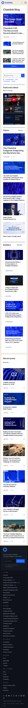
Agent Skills (6, 660)
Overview (5, 575)
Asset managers (7, 608)
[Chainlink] (7, 2)
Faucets (5, 663)
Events (4, 674)
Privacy (13, 81)
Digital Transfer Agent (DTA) (10, 587)
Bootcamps (6, 649)
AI (3, 79)
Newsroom (5, 676)
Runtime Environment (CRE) (11, 582)
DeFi (16, 79)
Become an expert (7, 644)
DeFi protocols (6, 633)
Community (6, 679)
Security (17, 703)
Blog (4, 671)
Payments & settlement (8, 628)
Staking (5, 688)
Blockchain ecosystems (9, 636)
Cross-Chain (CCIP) (8, 577)
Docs (4, 658)
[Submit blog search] (22, 75)
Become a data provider (9, 685)
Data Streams (6, 592)
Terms (4, 703)
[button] (25, 2)
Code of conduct (7, 652)
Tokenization (6, 81)
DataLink (6, 597)
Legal (4, 705)
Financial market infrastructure (10, 618)
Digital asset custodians (9, 613)
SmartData (5, 602)
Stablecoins (6, 626)
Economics (6, 690)
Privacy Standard (8, 580)
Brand (13, 703)
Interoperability (10, 79)
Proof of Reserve (7, 600)
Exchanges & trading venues (10, 616)
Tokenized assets (7, 623)
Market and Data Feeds (9, 595)
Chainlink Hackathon (8, 647)
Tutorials (5, 665)
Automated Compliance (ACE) (10, 590)
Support (22, 703)
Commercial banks (7, 611)
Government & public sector (10, 621)
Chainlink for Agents (9, 585)
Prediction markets (7, 631)
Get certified (6, 642)
